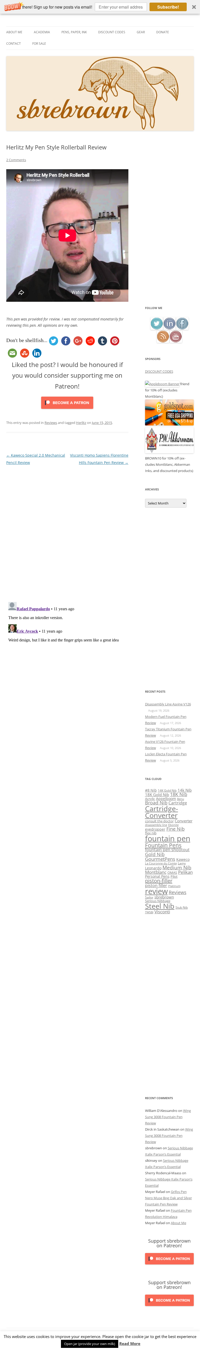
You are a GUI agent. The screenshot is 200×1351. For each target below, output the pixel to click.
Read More (129, 1344)
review (156, 891)
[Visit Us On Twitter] (156, 328)
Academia (42, 32)
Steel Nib (159, 906)
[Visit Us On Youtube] (175, 341)
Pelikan (185, 872)
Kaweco (183, 859)
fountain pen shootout (167, 849)
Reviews (51, 422)
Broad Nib (156, 802)
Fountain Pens (163, 845)
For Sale (39, 43)
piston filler (156, 885)
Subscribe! (168, 7)
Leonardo (153, 867)
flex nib (151, 833)
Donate (162, 32)
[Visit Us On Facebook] (182, 328)
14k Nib (185, 790)
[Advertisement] (169, 224)
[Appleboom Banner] (162, 384)
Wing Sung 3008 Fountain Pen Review (168, 1116)
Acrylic (150, 798)
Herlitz (81, 422)
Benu (180, 799)
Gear (141, 32)
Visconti (162, 912)
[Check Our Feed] (163, 341)
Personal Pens (157, 876)
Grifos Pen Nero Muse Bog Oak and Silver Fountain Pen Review (168, 1197)
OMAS (172, 872)
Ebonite (173, 825)
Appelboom (166, 798)
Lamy (182, 863)
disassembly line (156, 825)
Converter (183, 820)
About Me (14, 32)
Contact (13, 43)
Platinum (174, 886)
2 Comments (16, 160)
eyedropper (155, 829)
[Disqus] (67, 531)
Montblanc (155, 872)
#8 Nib (151, 790)
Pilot (174, 876)
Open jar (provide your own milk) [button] (89, 1343)
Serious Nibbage (157, 901)
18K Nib (178, 794)
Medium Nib (176, 867)
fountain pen (167, 838)
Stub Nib (182, 907)
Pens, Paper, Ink (74, 32)
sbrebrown (164, 897)
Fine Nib (175, 829)
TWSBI (149, 912)
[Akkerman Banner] (169, 452)
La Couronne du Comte (161, 863)
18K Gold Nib (157, 794)
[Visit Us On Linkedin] (169, 328)
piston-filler (158, 880)
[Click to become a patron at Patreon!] (67, 410)
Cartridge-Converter (161, 812)
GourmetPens (160, 859)
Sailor (149, 897)
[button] (100, 7)
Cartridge (177, 803)
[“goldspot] (169, 424)
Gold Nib (155, 854)
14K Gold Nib (167, 790)
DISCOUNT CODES (159, 371)
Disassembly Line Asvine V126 (168, 704)
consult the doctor (159, 821)
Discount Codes (111, 32)
